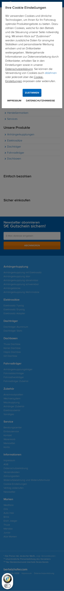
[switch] (7, 586)
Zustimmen (32, 93)
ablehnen (51, 73)
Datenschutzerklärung (19, 69)
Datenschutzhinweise (40, 100)
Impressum (14, 100)
